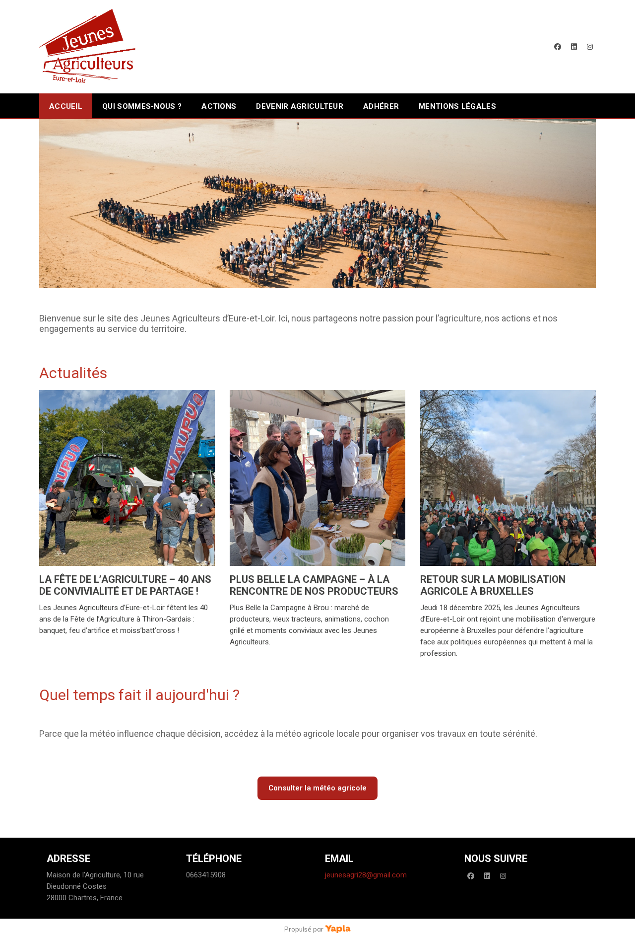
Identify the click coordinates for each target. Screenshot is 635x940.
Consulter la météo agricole (317, 787)
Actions (218, 106)
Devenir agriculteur (299, 106)
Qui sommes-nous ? (142, 106)
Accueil (65, 106)
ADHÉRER (381, 106)
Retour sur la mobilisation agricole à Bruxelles (493, 585)
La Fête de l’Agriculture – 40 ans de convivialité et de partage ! (125, 585)
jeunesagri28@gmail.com (366, 874)
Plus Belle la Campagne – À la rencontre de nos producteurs (314, 585)
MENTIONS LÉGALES (457, 106)
